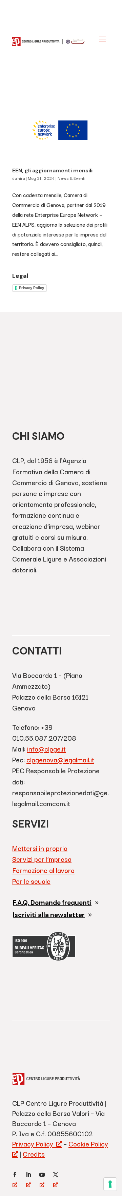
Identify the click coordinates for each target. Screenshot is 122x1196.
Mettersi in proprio (39, 848)
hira (21, 178)
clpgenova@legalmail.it (60, 759)
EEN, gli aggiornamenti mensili (52, 170)
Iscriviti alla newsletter (49, 915)
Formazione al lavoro (43, 870)
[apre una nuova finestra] (14, 1174)
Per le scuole (31, 881)
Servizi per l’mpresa (42, 859)
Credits (34, 1153)
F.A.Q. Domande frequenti (52, 902)
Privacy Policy (31, 287)
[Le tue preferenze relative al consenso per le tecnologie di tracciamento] (110, 1184)
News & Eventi (71, 178)
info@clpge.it (46, 748)
